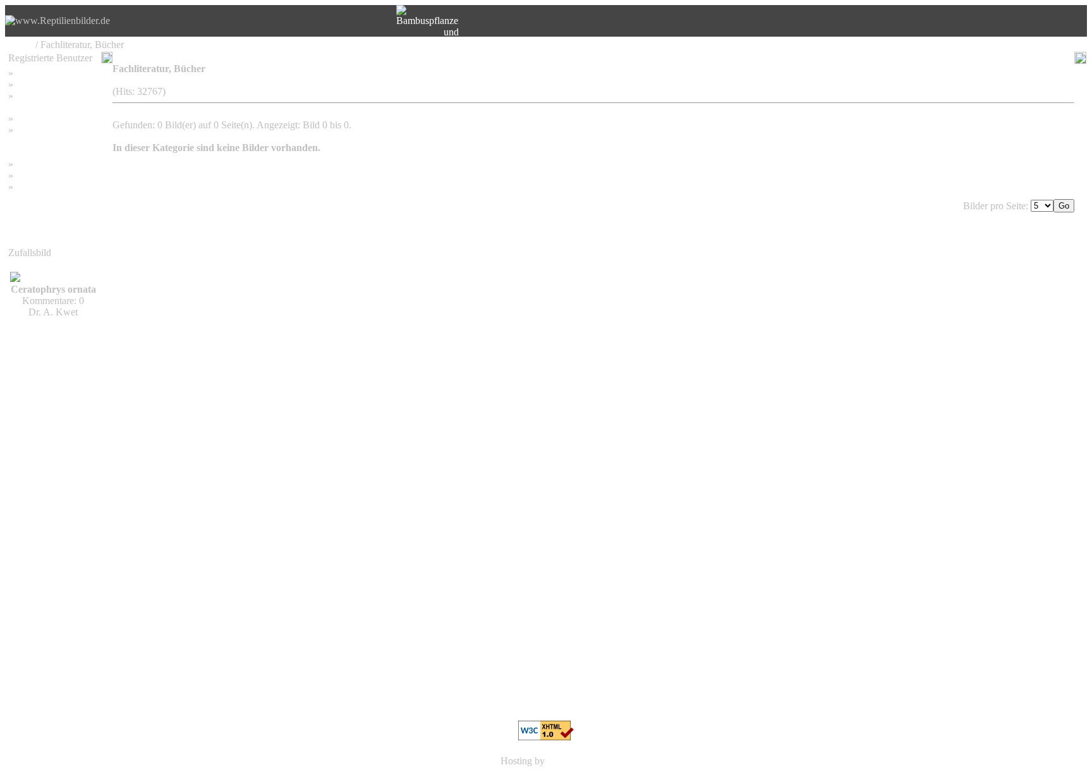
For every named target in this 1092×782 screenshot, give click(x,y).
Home (20, 44)
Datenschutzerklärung (51, 141)
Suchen (31, 84)
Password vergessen (56, 95)
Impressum (37, 118)
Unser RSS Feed (49, 186)
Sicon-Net (568, 760)
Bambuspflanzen (49, 175)
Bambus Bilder (46, 164)
